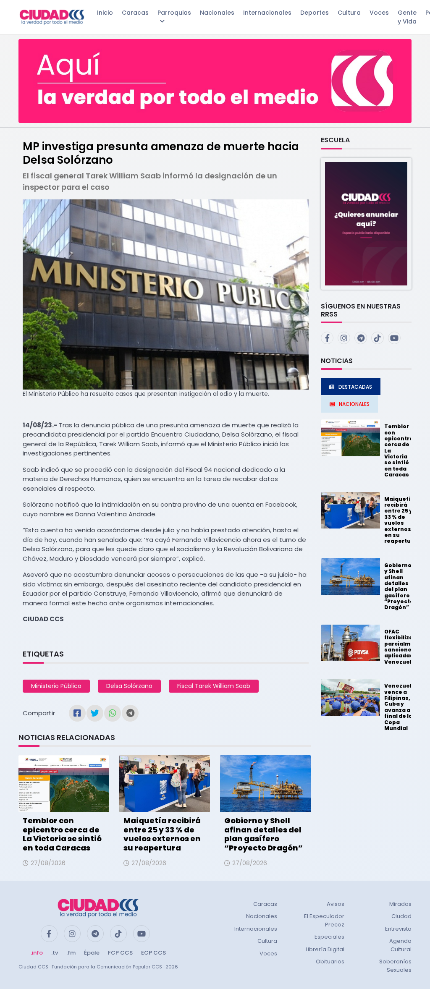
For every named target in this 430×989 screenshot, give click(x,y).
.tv (54, 953)
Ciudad (401, 916)
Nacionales (217, 12)
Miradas (400, 904)
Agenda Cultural (400, 945)
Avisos (335, 904)
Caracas (135, 12)
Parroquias (174, 12)
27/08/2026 (48, 863)
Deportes (314, 12)
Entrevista (398, 929)
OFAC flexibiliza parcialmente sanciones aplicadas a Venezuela (404, 646)
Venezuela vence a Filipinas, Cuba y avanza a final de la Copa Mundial (399, 707)
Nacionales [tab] (354, 404)
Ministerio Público (56, 686)
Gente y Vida (407, 17)
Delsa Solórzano (129, 686)
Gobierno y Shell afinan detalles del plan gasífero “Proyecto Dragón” (263, 834)
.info (37, 953)
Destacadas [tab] (355, 386)
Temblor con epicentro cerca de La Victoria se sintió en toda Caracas (62, 834)
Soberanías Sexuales (395, 966)
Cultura (349, 12)
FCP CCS (120, 953)
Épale (92, 953)
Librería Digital (325, 949)
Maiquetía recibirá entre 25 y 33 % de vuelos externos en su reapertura (162, 834)
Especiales (329, 937)
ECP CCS (153, 953)
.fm (71, 953)
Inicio (105, 12)
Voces (379, 12)
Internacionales (267, 12)
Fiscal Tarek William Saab (213, 686)
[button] (366, 223)
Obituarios (330, 961)
